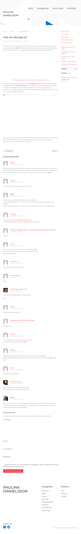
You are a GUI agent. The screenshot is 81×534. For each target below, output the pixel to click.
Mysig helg (64, 37)
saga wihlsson (15, 275)
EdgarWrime (65, 47)
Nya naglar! (72, 61)
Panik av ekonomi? (67, 40)
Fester (44, 493)
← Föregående (8, 151)
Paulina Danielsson (10, 14)
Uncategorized (47, 507)
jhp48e (63, 61)
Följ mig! (64, 81)
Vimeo (47, 80)
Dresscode (45, 491)
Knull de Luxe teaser (19, 80)
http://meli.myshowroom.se (23, 340)
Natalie (12, 162)
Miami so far (65, 31)
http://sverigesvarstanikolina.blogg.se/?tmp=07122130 (21, 222)
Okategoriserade (47, 502)
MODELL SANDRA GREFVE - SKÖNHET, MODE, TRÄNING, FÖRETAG (33, 230)
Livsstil (25, 41)
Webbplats (7, 457)
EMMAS (13, 350)
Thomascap (65, 56)
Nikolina (13, 214)
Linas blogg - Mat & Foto (18, 289)
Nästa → (55, 151)
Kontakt (71, 8)
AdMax (76, 527)
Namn (5, 441)
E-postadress (8, 449)
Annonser (58, 8)
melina (12, 180)
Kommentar (7, 419)
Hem (30, 8)
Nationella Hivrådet (36, 80)
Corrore (63, 64)
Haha (12, 368)
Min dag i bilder (66, 42)
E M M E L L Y (14, 261)
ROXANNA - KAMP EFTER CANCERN (22, 320)
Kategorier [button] (43, 8)
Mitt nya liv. (65, 34)
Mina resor (45, 499)
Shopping (45, 505)
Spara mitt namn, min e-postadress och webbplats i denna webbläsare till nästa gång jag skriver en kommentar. (30, 465)
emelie (12, 334)
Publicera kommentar (13, 471)
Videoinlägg (46, 510)
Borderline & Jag (16, 381)
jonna (12, 244)
